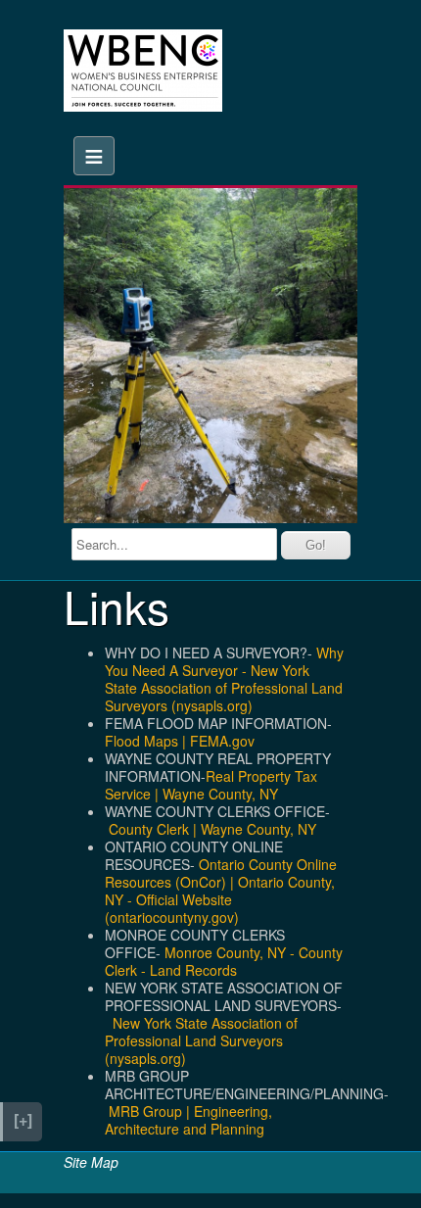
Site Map (91, 1162)
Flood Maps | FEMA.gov (180, 740)
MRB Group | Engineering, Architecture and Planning (188, 1119)
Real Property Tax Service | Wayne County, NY (211, 784)
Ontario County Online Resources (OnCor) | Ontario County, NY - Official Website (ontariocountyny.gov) (221, 890)
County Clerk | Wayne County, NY (212, 829)
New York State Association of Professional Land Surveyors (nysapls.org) (201, 1040)
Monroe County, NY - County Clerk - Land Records (224, 961)
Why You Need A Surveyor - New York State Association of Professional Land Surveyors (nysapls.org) (224, 679)
